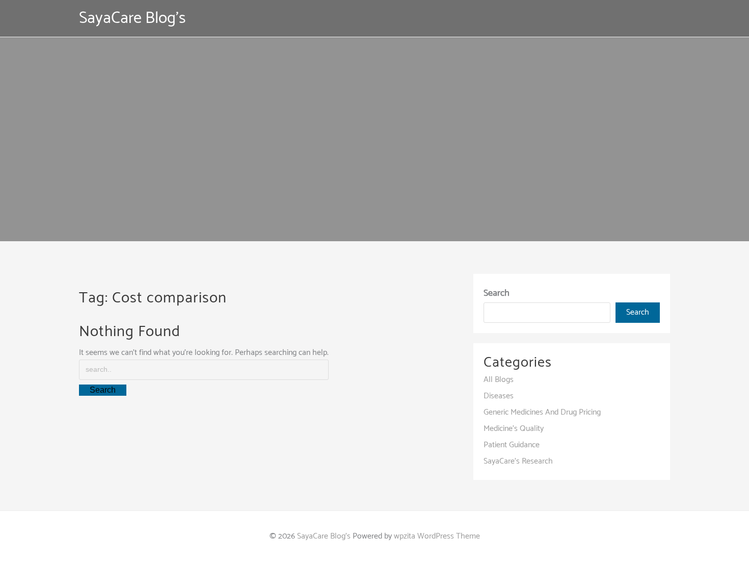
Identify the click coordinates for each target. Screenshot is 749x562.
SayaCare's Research (518, 461)
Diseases (499, 396)
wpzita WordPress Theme (437, 536)
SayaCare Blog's (132, 18)
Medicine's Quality (514, 429)
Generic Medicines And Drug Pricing (542, 412)
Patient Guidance (512, 445)
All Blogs (499, 380)
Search (497, 293)
